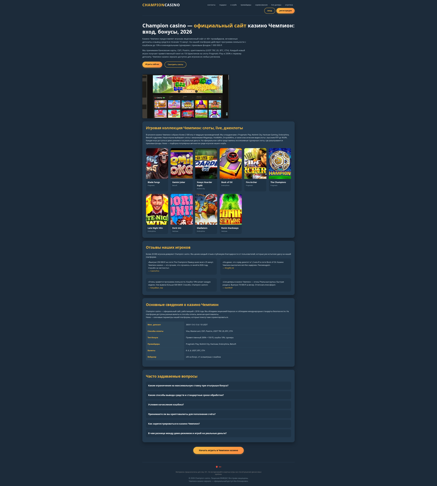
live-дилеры (276, 5)
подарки (222, 5)
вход (269, 10)
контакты (211, 5)
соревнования (261, 5)
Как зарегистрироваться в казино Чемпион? (174, 423)
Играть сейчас (152, 64)
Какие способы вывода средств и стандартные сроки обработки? (186, 395)
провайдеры (246, 5)
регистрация (285, 10)
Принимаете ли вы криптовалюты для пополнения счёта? (182, 414)
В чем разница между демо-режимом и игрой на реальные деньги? (187, 433)
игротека (289, 5)
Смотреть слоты (175, 64)
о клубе (233, 5)
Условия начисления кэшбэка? (166, 404)
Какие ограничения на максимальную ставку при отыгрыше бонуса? (188, 385)
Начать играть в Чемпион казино (218, 450)
